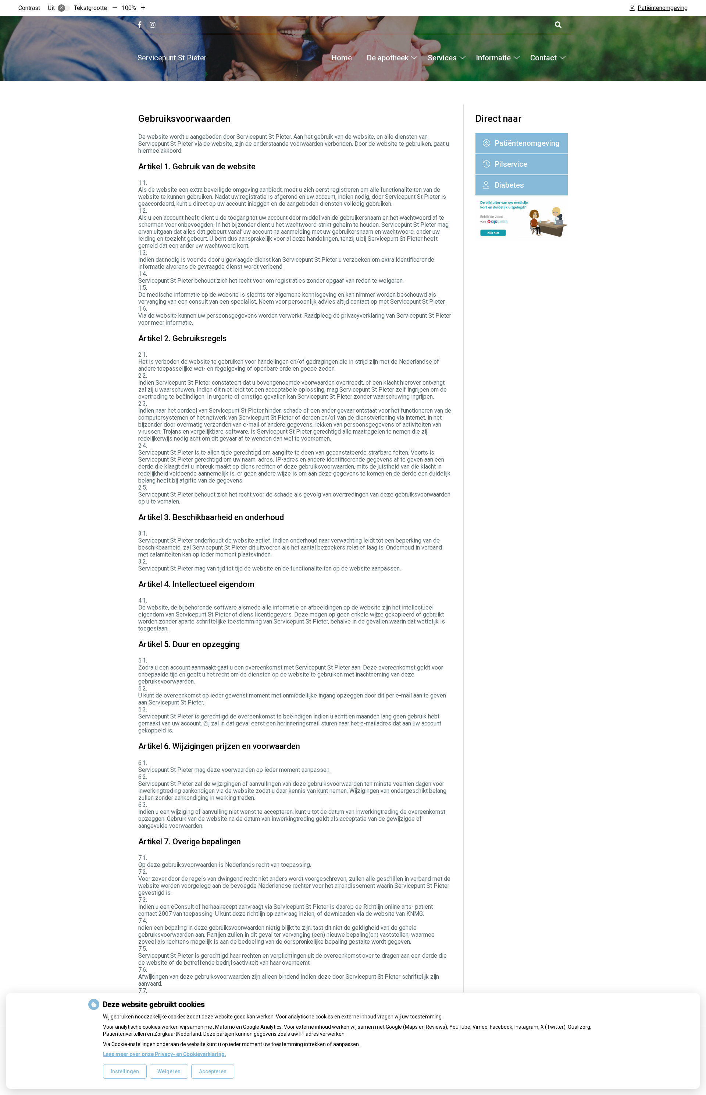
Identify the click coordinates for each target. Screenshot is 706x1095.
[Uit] (64, 8)
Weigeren (169, 1071)
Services (442, 57)
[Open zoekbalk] (558, 25)
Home (342, 57)
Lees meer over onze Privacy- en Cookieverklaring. (164, 1054)
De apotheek (387, 57)
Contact (543, 57)
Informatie (493, 57)
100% (129, 7)
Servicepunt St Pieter (172, 57)
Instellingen (125, 1071)
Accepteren (213, 1071)
